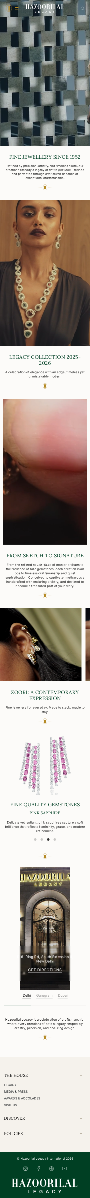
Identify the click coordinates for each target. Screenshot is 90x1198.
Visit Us (10, 1105)
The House (16, 1075)
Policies (13, 1133)
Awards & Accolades (22, 1098)
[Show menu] (9, 8)
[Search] (83, 8)
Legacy (10, 1085)
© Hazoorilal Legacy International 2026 (45, 1158)
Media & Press (16, 1091)
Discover (14, 1118)
